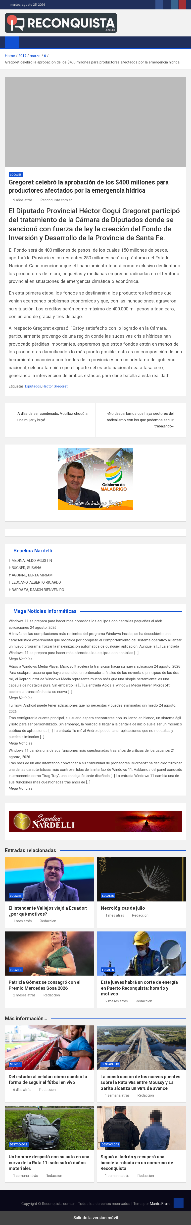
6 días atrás (22, 1090)
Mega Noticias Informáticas (45, 611)
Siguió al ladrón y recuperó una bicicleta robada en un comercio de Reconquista (136, 1162)
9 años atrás (23, 200)
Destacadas (110, 1064)
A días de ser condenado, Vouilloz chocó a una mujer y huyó (52, 416)
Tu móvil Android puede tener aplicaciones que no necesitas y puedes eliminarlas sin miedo (83, 705)
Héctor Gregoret (55, 386)
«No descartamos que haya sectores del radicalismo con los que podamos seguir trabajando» (140, 419)
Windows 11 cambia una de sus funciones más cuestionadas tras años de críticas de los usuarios (89, 750)
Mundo (15, 1064)
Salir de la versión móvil (95, 1217)
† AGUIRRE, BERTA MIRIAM (30, 575)
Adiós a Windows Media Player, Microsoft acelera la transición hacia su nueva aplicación (81, 666)
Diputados (33, 386)
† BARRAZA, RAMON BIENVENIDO (36, 590)
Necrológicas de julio (123, 908)
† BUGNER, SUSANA (25, 568)
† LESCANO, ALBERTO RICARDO (35, 582)
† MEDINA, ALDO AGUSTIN (30, 560)
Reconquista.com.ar (56, 200)
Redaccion (48, 921)
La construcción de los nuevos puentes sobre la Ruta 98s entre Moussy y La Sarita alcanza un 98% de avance (140, 1082)
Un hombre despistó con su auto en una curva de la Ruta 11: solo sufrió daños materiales (49, 1162)
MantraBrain (160, 1203)
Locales (16, 174)
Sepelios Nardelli (32, 551)
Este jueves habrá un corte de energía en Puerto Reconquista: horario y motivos (139, 988)
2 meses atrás (24, 995)
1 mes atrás (22, 921)
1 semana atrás (117, 1095)
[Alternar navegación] (25, 42)
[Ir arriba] (179, 1203)
